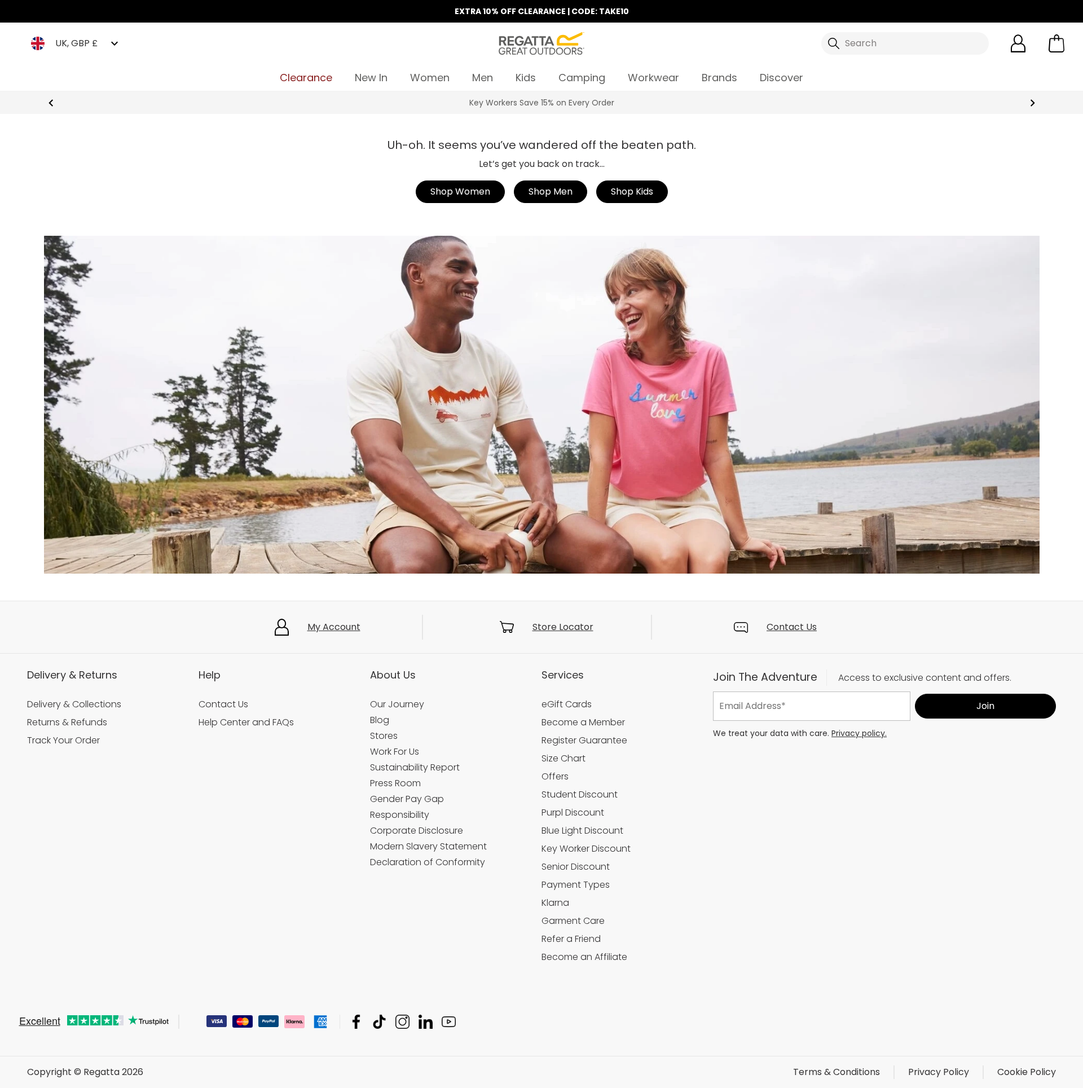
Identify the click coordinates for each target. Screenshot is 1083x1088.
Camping (581, 78)
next (1032, 103)
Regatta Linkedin (426, 1022)
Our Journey (397, 704)
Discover (781, 78)
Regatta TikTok (379, 1022)
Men (482, 78)
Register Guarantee (584, 740)
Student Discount (580, 794)
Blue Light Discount (582, 830)
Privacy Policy (938, 1071)
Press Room (395, 783)
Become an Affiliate (584, 956)
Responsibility (399, 814)
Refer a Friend (571, 938)
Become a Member (583, 722)
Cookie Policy (1026, 1071)
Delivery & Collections (74, 704)
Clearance (306, 78)
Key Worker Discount (586, 848)
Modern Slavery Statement (428, 846)
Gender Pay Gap (407, 798)
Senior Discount (576, 866)
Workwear (653, 78)
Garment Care (573, 920)
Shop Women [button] (460, 191)
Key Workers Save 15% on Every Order (541, 102)
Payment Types (576, 884)
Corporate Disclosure (416, 830)
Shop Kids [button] (632, 191)
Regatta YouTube (449, 1022)
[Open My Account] (1018, 43)
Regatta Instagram (402, 1022)
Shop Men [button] (551, 191)
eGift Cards (567, 704)
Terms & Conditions (836, 1071)
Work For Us (394, 751)
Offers (555, 776)
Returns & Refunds (67, 722)
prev (51, 103)
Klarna (555, 902)
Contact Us (792, 626)
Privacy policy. (859, 733)
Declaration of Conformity (427, 862)
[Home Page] (541, 42)
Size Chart (563, 758)
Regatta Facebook (356, 1022)
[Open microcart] (1056, 43)
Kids (526, 78)
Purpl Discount (573, 812)
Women (430, 78)
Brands (719, 78)
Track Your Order (63, 740)
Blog (379, 719)
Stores (384, 735)
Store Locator (562, 626)
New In (371, 78)
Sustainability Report (415, 767)
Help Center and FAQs (246, 722)
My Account (333, 626)
